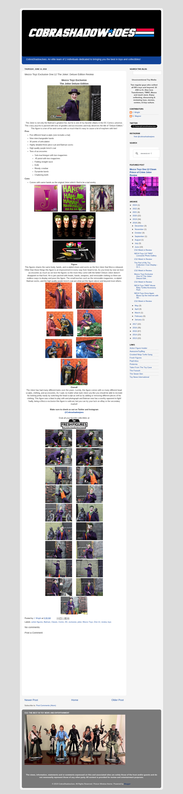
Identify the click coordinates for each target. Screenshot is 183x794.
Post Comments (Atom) (46, 705)
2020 (135, 216)
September (140, 236)
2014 (135, 335)
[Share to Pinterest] (68, 618)
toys (109, 622)
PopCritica (134, 361)
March (138, 313)
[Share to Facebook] (65, 618)
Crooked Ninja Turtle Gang (141, 355)
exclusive (72, 622)
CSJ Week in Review (143, 250)
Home (74, 700)
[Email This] (58, 618)
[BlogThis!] (60, 618)
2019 (135, 219)
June (137, 247)
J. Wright (136, 112)
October (138, 233)
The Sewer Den (136, 374)
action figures (37, 622)
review (104, 622)
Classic (54, 622)
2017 (135, 324)
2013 (135, 338)
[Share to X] (63, 618)
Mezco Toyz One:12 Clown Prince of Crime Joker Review (143, 172)
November (139, 229)
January (138, 320)
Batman (47, 622)
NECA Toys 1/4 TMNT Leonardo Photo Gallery (145, 255)
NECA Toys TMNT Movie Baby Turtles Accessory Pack (145, 288)
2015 (135, 331)
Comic (61, 622)
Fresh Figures (136, 358)
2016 (135, 328)
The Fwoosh (135, 371)
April (137, 309)
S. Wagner (136, 116)
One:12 (97, 622)
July (137, 243)
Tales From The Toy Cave (141, 367)
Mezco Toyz (88, 622)
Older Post (117, 700)
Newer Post (31, 700)
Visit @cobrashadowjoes (144, 137)
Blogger (127, 784)
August (138, 240)
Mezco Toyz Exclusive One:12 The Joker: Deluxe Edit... (143, 276)
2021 (135, 212)
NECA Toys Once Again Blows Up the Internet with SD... (146, 295)
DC (66, 622)
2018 (135, 223)
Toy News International (139, 377)
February (139, 316)
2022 (135, 209)
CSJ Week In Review (143, 259)
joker (80, 622)
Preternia (133, 364)
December (139, 226)
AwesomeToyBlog (137, 351)
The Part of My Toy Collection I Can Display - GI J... (146, 265)
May (137, 306)
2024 (135, 205)
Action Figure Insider (138, 348)
